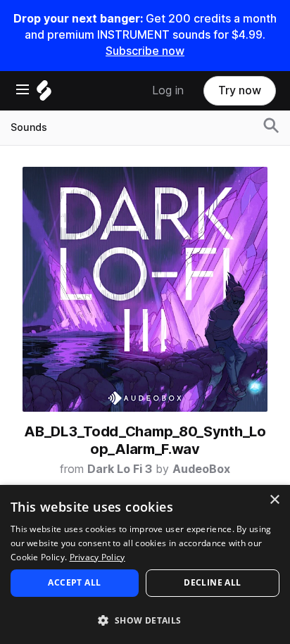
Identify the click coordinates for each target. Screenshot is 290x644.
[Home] (44, 94)
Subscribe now (145, 51)
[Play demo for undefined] (145, 289)
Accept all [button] (74, 582)
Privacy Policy (97, 557)
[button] (145, 620)
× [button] (274, 500)
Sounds (29, 127)
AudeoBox (201, 469)
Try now (239, 90)
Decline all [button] (212, 582)
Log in (168, 90)
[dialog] (145, 564)
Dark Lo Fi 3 (119, 469)
